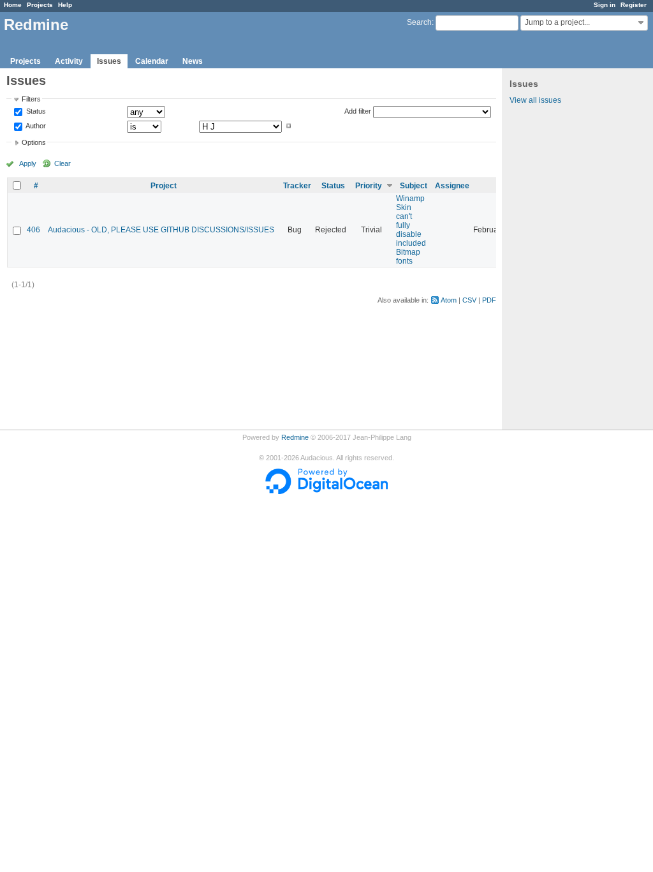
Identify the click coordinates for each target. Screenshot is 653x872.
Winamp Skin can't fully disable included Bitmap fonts (411, 230)
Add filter (357, 111)
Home (13, 4)
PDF (489, 300)
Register (633, 4)
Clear (62, 163)
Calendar (151, 61)
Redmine (295, 437)
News (192, 61)
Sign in (604, 4)
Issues (109, 61)
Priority (368, 185)
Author (35, 126)
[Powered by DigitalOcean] (326, 491)
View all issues (535, 100)
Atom (449, 300)
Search (419, 22)
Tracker (297, 185)
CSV (469, 300)
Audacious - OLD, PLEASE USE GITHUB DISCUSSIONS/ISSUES (161, 229)
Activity (69, 61)
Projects (40, 4)
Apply (27, 163)
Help (65, 4)
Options (34, 142)
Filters (31, 99)
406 (33, 229)
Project (163, 185)
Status (35, 112)
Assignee (452, 185)
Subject (413, 185)
